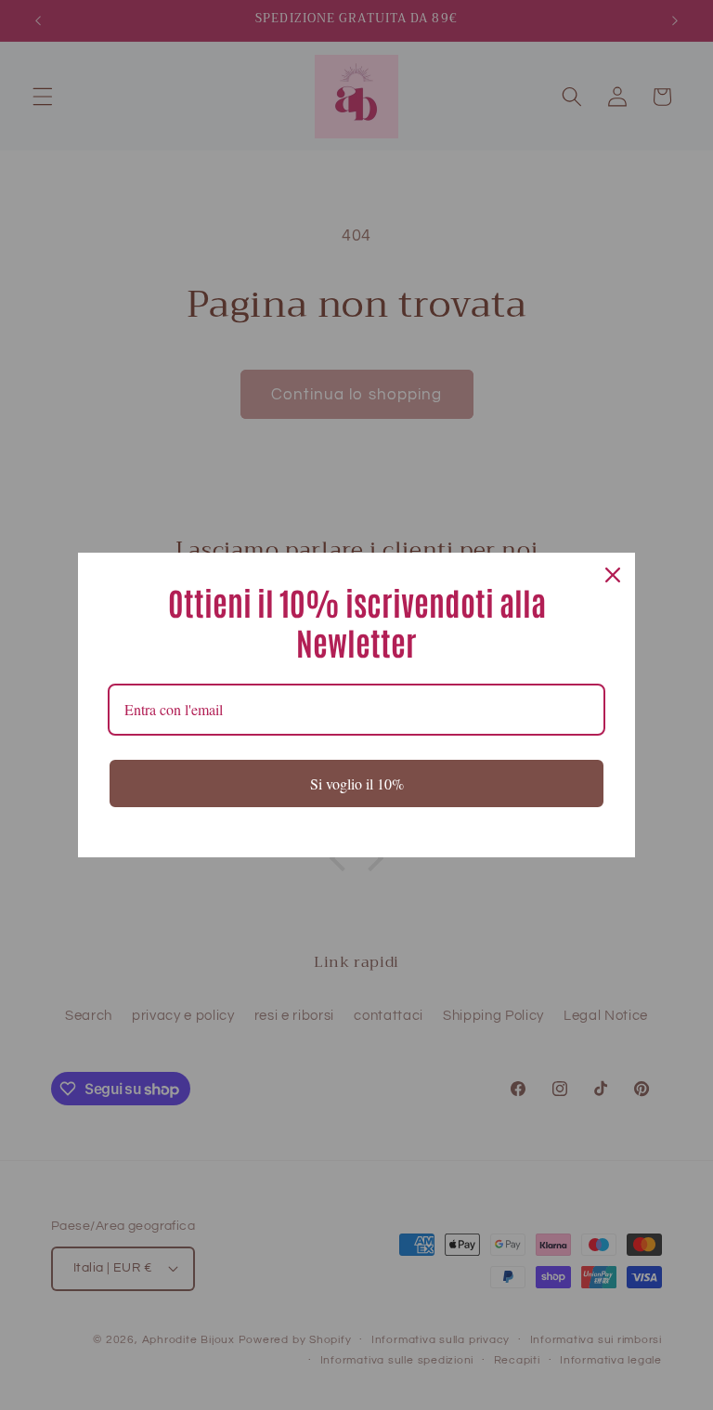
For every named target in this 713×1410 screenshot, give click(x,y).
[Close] (612, 575)
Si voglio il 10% (357, 783)
